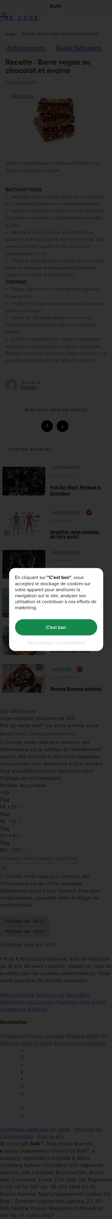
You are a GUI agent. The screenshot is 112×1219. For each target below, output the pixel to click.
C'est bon (56, 627)
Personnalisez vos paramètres (56, 642)
